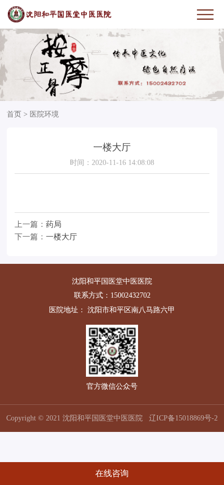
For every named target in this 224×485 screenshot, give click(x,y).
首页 (14, 114)
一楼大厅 (61, 236)
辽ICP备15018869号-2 (183, 418)
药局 (53, 224)
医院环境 (44, 114)
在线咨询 (112, 473)
